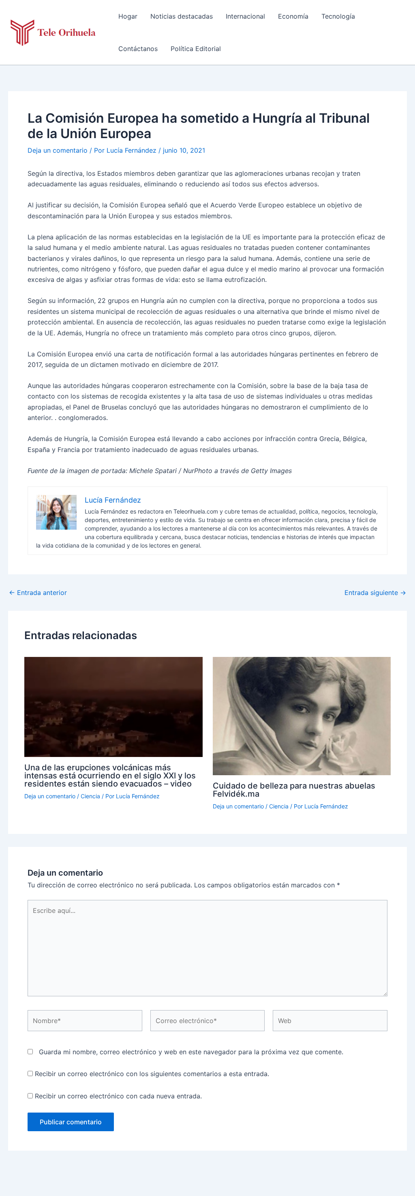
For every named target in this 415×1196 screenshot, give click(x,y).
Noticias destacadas (181, 16)
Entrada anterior (38, 592)
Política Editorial (196, 49)
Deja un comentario (58, 150)
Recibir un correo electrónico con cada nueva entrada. (118, 1096)
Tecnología (338, 16)
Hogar (127, 16)
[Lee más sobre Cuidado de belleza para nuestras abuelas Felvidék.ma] (302, 715)
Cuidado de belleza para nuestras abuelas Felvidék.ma (294, 790)
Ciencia (90, 796)
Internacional (245, 16)
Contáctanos (138, 49)
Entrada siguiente (375, 592)
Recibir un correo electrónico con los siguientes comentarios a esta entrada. (152, 1074)
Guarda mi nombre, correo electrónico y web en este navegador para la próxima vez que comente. (191, 1052)
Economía (293, 16)
